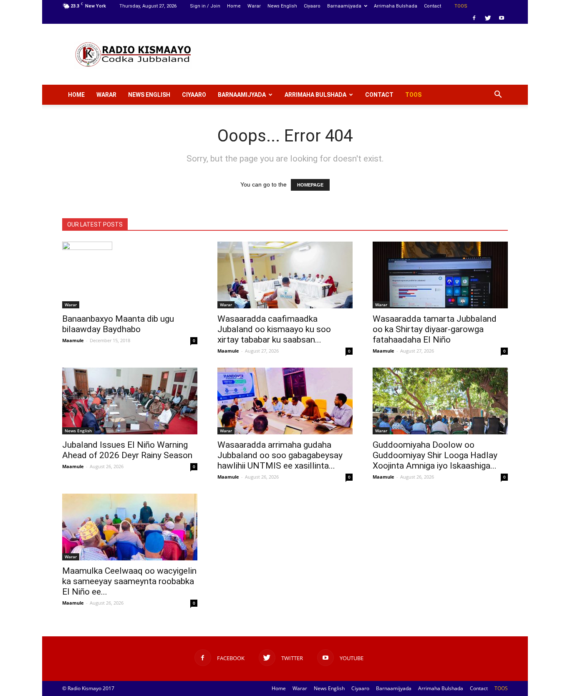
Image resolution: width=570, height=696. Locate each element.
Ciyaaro (312, 6)
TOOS (460, 6)
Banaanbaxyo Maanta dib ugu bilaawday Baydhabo (118, 324)
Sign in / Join (205, 6)
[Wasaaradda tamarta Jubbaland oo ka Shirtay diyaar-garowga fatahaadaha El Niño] (440, 275)
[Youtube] (501, 18)
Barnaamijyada (344, 6)
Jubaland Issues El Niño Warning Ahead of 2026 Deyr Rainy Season (127, 450)
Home (234, 6)
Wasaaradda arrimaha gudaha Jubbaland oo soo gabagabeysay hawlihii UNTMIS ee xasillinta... (280, 455)
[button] (498, 95)
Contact (432, 6)
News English (282, 6)
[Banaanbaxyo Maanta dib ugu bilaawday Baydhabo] (129, 275)
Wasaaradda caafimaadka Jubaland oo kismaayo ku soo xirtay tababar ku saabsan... (274, 329)
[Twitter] (488, 18)
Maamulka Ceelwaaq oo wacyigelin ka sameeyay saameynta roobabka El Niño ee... (129, 581)
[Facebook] (474, 18)
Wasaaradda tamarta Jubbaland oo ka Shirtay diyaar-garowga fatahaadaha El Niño (435, 329)
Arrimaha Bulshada (395, 6)
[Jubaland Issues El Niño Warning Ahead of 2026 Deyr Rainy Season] (129, 401)
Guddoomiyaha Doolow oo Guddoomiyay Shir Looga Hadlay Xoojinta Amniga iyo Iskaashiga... (435, 455)
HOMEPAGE (310, 184)
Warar (254, 6)
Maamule (73, 340)
